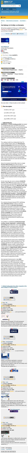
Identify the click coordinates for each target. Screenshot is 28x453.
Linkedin (12, 451)
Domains (10, 57)
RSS (14, 451)
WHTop (3, 20)
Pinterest (9, 451)
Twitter (4, 451)
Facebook (2, 451)
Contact (3, 449)
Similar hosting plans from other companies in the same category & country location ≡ (14, 286)
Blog (7, 451)
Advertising (9, 449)
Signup (14, 9)
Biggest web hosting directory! (9, 3)
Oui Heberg (23, 20)
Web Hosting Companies (12, 20)
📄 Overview (7, 33)
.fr (8, 103)
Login (7, 9)
